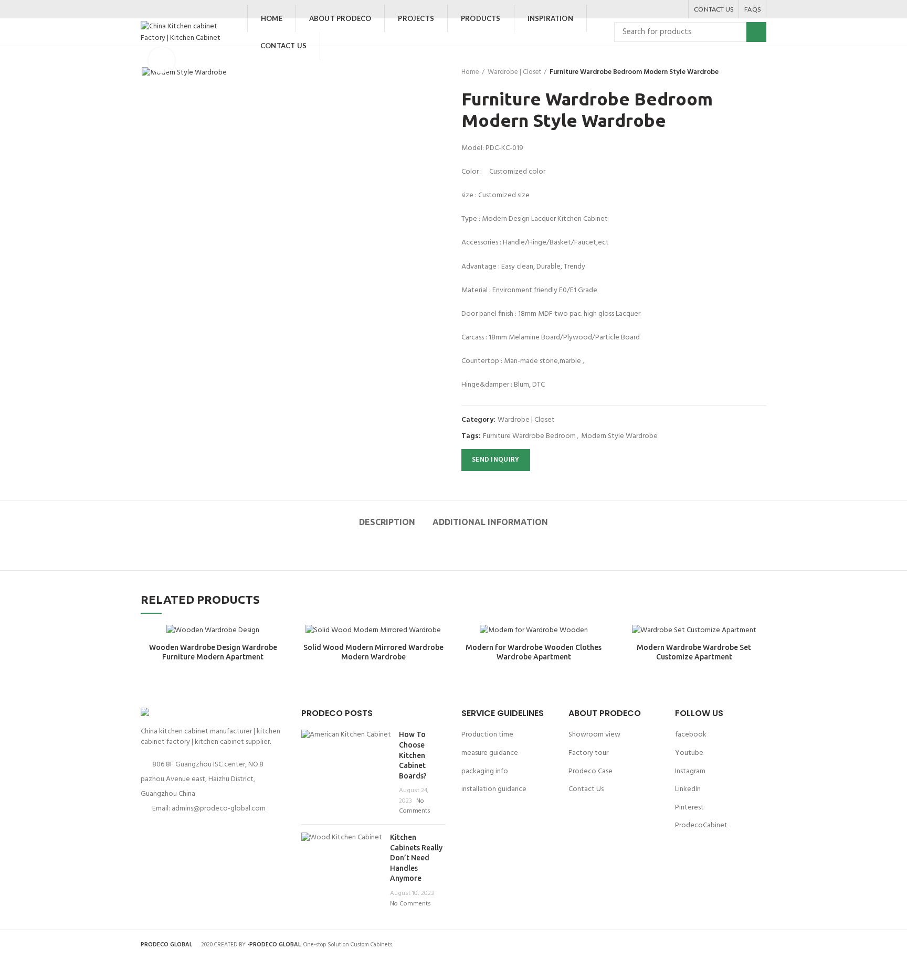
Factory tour (588, 753)
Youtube (689, 753)
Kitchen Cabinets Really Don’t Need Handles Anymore (416, 857)
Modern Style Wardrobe (619, 436)
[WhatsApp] (676, 9)
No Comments (414, 806)
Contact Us (586, 789)
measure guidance (489, 753)
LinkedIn (688, 789)
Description (387, 522)
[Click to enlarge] (162, 60)
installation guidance (493, 789)
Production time (487, 735)
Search (756, 32)
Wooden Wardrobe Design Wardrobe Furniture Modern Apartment (213, 652)
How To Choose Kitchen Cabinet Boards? (413, 755)
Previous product (740, 72)
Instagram (690, 771)
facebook (690, 735)
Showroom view (594, 735)
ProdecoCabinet (701, 825)
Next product (761, 72)
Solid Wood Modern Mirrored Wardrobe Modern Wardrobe (373, 652)
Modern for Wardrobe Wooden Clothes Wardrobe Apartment (534, 652)
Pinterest (689, 808)
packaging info (484, 771)
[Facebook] (637, 9)
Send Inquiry (496, 459)
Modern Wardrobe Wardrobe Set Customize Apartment (694, 652)
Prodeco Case (590, 771)
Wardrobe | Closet (514, 72)
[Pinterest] (663, 9)
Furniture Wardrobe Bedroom (529, 436)
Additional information (490, 522)
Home (470, 72)
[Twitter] (650, 9)
